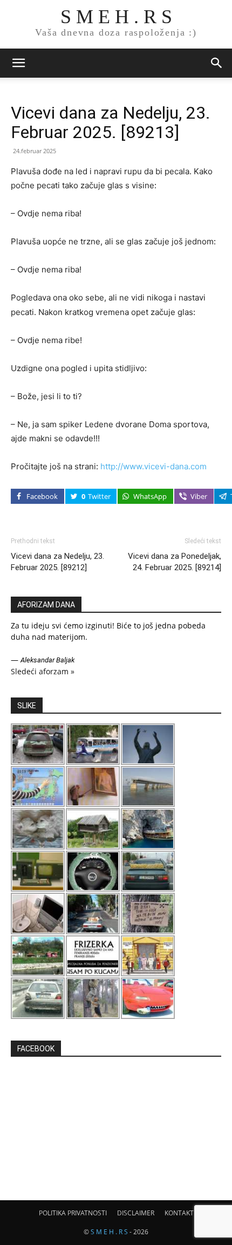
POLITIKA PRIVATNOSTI (73, 1212)
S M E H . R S (109, 1231)
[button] (18, 63)
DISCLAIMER (135, 1212)
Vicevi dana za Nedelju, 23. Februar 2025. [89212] (57, 561)
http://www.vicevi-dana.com (153, 466)
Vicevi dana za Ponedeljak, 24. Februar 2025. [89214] (174, 561)
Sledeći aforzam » (42, 671)
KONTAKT (179, 1212)
